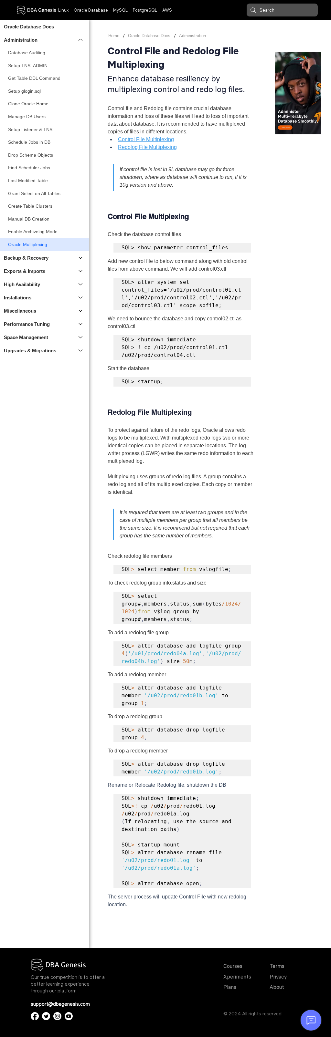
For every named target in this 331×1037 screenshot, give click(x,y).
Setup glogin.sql (24, 91)
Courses (232, 966)
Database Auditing (26, 52)
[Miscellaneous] (81, 310)
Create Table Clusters (30, 206)
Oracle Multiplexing (27, 244)
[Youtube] (69, 1016)
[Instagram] (57, 1016)
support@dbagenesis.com (60, 1004)
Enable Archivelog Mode (33, 231)
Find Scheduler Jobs (29, 167)
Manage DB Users (27, 116)
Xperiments (237, 976)
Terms (277, 966)
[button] (282, 10)
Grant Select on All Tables (34, 193)
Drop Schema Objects (30, 155)
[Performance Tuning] (81, 324)
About (277, 987)
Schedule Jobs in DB (29, 142)
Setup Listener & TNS (30, 129)
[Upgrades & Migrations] (81, 350)
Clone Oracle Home (28, 103)
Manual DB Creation (28, 219)
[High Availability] (81, 284)
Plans (229, 987)
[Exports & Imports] (81, 271)
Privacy (278, 976)
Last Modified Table (28, 180)
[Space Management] (81, 337)
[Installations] (81, 297)
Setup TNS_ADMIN (28, 65)
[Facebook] (35, 1016)
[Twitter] (46, 1016)
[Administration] (81, 40)
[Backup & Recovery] (81, 257)
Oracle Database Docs (29, 26)
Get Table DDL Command (34, 78)
